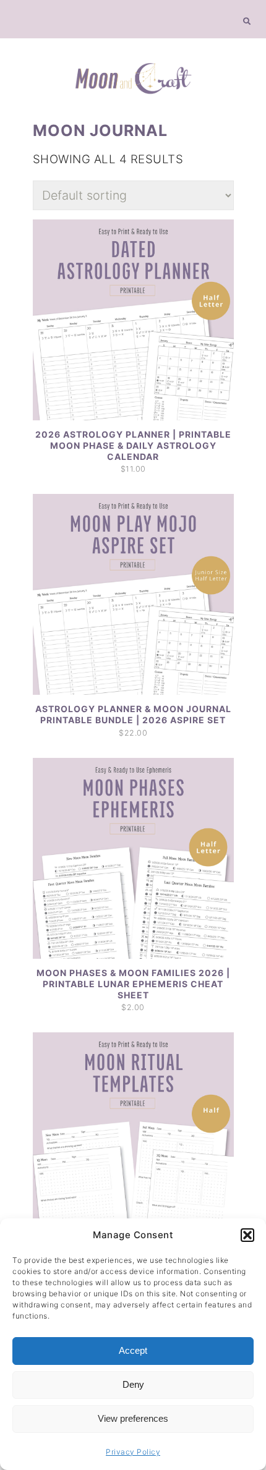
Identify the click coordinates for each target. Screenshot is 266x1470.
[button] (247, 1235)
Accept (133, 1350)
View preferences (133, 1418)
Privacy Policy (133, 1451)
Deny (133, 1384)
